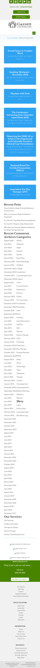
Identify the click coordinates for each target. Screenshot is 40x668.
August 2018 (9, 506)
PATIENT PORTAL (21, 17)
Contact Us (21, 638)
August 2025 (9, 282)
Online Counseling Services (14, 534)
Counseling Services (24, 275)
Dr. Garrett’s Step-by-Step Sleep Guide (18, 224)
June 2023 (8, 366)
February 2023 (9, 380)
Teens (19, 370)
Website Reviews (23, 391)
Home (21, 629)
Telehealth (20, 373)
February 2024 (9, 338)
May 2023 (8, 370)
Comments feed (22, 412)
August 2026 (9, 240)
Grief (18, 310)
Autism (19, 254)
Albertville (21, 606)
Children (20, 265)
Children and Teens (11, 524)
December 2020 (10, 457)
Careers (21, 591)
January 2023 (9, 384)
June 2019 (8, 489)
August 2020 (9, 468)
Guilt (18, 314)
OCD (18, 338)
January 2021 (9, 454)
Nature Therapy (23, 335)
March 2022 (8, 408)
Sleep (19, 359)
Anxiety (19, 251)
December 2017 (10, 513)
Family (19, 296)
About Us (21, 631)
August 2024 (9, 317)
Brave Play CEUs (21, 636)
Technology (21, 366)
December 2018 (10, 499)
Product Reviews (23, 352)
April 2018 (8, 510)
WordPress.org (22, 415)
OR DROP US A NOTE (19, 579)
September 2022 (10, 391)
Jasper (21, 613)
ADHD (19, 240)
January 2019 (9, 496)
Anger (19, 247)
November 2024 (10, 307)
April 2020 (8, 478)
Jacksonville (21, 610)
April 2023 (8, 373)
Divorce (20, 293)
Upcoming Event (23, 387)
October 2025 (9, 275)
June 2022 (8, 401)
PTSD (19, 356)
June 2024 (8, 324)
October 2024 (9, 310)
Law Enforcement (23, 321)
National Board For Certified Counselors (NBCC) (20, 168)
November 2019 (10, 485)
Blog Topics (21, 657)
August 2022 (9, 394)
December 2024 (10, 303)
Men (18, 328)
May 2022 (8, 405)
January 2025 (9, 300)
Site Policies (21, 587)
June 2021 (8, 440)
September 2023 (10, 356)
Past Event (21, 345)
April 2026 (8, 254)
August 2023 (9, 359)
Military (20, 331)
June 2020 (8, 471)
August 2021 (9, 433)
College (19, 268)
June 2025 (8, 289)
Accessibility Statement (21, 596)
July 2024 (7, 321)
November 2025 (10, 272)
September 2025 (10, 279)
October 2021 (9, 426)
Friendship (21, 307)
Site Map (21, 589)
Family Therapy (10, 531)
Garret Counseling (12, 38)
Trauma (19, 380)
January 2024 (9, 342)
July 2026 (7, 244)
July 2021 (7, 436)
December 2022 (10, 387)
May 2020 (8, 475)
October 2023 (9, 352)
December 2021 (10, 419)
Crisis (19, 282)
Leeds (21, 617)
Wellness (20, 394)
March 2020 (8, 482)
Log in (19, 405)
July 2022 (7, 398)
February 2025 (9, 296)
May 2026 (8, 251)
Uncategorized (22, 384)
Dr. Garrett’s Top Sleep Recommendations (20, 220)
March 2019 (8, 492)
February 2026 (9, 261)
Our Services (9, 520)
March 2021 (8, 450)
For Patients (21, 303)
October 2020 (9, 464)
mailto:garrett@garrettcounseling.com (20, 194)
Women (20, 398)
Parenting (20, 342)
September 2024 (10, 314)
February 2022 (9, 412)
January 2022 (9, 415)
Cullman (21, 615)
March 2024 (8, 335)
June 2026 (8, 247)
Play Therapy (21, 349)
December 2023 (10, 345)
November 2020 (10, 461)
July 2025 (7, 286)
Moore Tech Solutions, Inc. (31, 665)
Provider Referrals (21, 655)
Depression (21, 289)
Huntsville (21, 608)
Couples (20, 279)
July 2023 (7, 363)
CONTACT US (21, 12)
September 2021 (10, 429)
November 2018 (10, 503)
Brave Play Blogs (23, 261)
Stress (19, 363)
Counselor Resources (21, 653)
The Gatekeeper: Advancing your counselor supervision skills (20, 115)
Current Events (22, 286)
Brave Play (21, 258)
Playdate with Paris (20, 93)
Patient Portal (21, 650)
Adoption (20, 244)
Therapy (20, 377)
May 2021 (8, 443)
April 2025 (8, 293)
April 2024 (8, 331)
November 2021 (10, 422)
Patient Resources (21, 648)
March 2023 (8, 377)
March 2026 (8, 258)
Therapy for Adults (11, 527)
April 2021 (8, 447)
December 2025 (10, 268)
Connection (21, 272)
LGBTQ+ (20, 324)
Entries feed (21, 408)
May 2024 (8, 328)
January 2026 (9, 265)
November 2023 (10, 349)
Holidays (20, 317)
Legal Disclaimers (21, 594)
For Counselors (22, 300)
